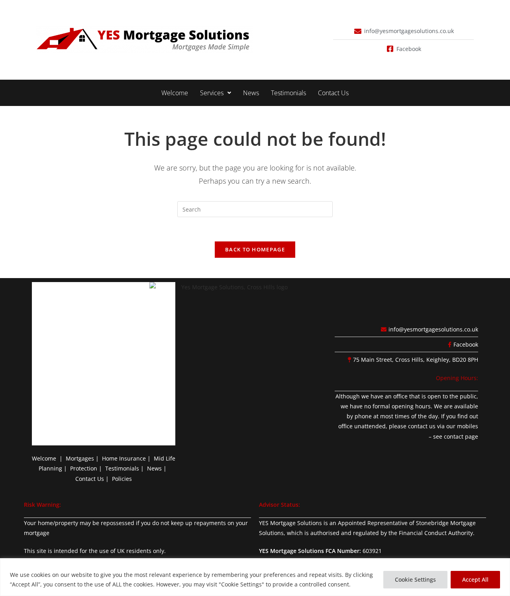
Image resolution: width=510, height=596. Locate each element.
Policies (122, 478)
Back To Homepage (255, 249)
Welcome (174, 92)
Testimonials (288, 92)
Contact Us (333, 92)
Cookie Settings (415, 579)
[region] (255, 577)
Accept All (475, 579)
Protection (83, 468)
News (251, 92)
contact (453, 436)
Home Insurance (124, 458)
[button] (215, 93)
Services (212, 92)
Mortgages (80, 458)
